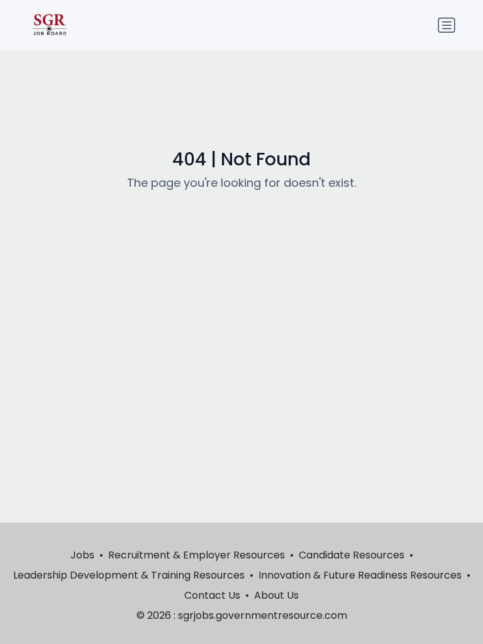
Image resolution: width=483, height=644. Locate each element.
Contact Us (212, 595)
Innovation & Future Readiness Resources (360, 575)
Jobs (82, 555)
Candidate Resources (351, 555)
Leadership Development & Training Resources (129, 575)
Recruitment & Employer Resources (196, 555)
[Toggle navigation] (446, 25)
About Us (276, 595)
